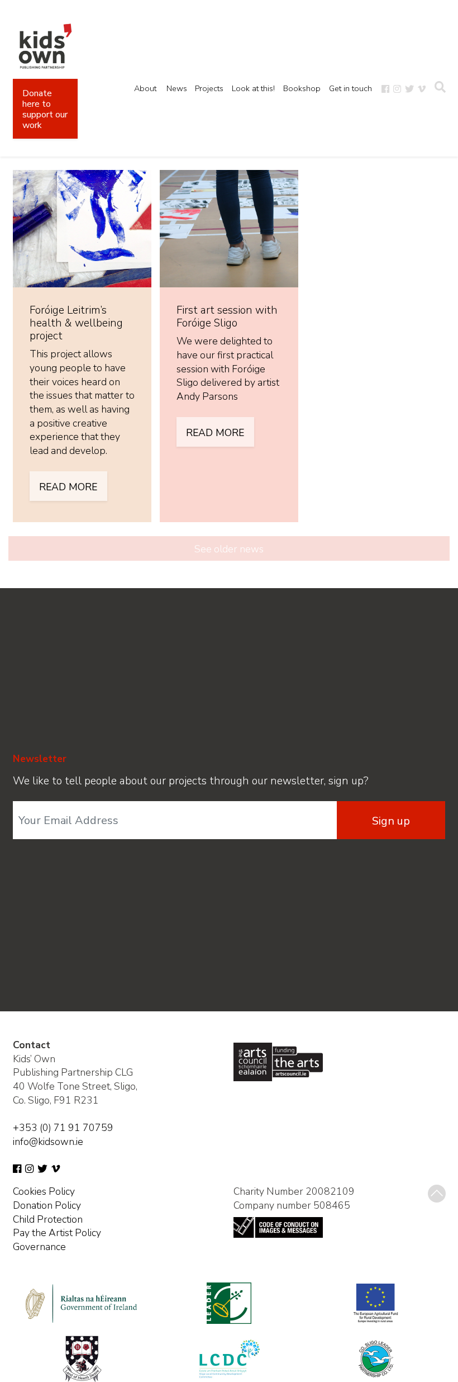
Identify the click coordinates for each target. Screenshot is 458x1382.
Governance (39, 1246)
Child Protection (48, 1219)
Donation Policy (47, 1205)
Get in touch (350, 88)
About (145, 88)
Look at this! (253, 88)
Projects (209, 88)
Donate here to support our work (45, 109)
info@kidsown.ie (48, 1141)
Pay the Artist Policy (57, 1232)
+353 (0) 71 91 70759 (63, 1127)
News (176, 88)
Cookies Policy (44, 1191)
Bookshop (302, 88)
